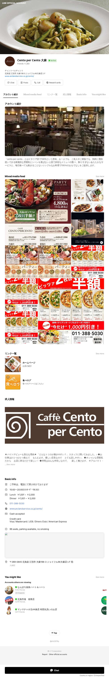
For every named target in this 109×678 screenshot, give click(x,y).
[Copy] (72, 561)
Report (44, 654)
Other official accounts (58, 654)
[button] (24, 82)
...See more (10, 464)
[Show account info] (52, 60)
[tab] (10, 94)
